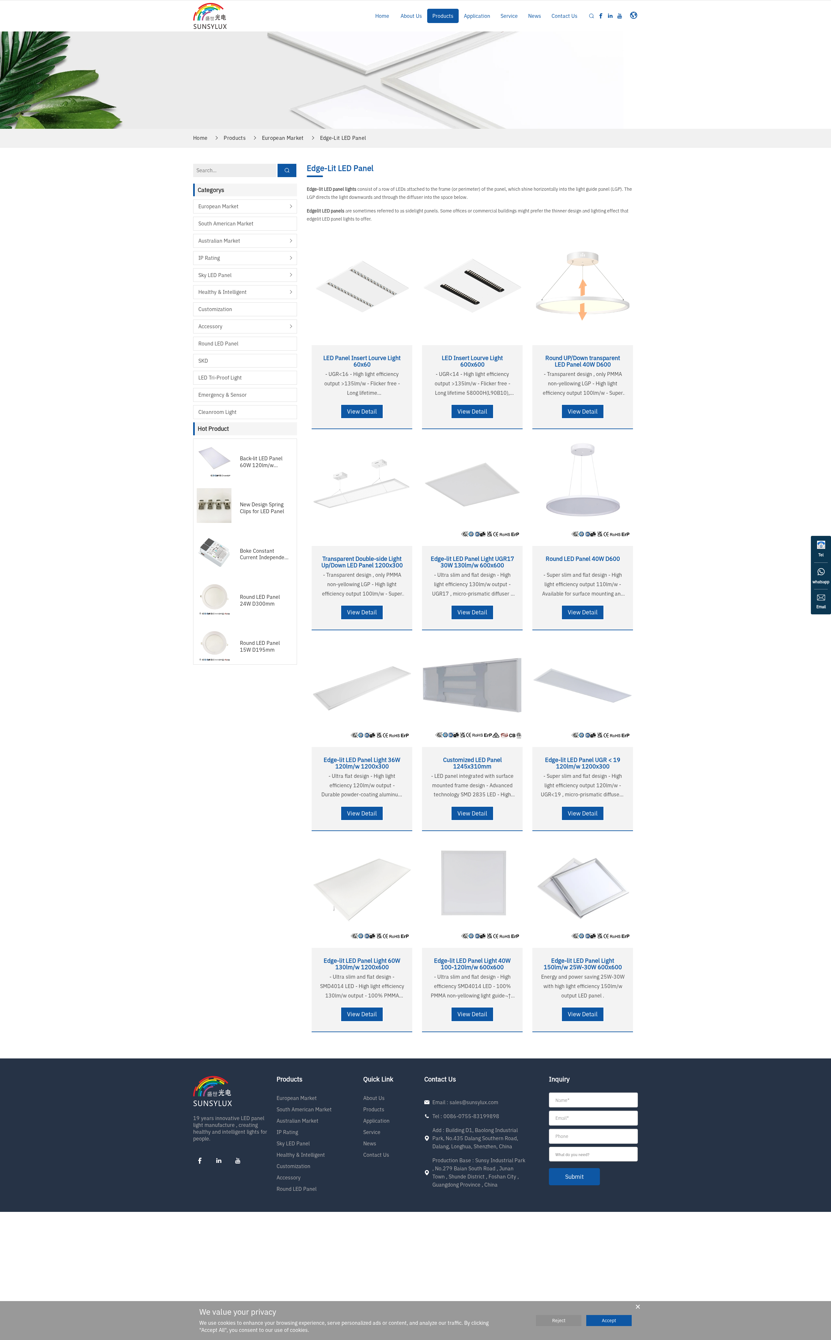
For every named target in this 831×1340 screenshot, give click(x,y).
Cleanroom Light (217, 412)
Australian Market (219, 240)
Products (442, 16)
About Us (411, 16)
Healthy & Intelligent (222, 292)
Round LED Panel (218, 343)
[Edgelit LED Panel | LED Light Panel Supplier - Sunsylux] (210, 15)
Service (509, 16)
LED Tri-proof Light (220, 377)
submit (574, 1176)
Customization (215, 309)
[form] (593, 1139)
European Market (283, 138)
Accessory (210, 326)
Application (477, 16)
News (534, 16)
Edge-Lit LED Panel (343, 138)
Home (382, 16)
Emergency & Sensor (222, 395)
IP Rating (209, 258)
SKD (203, 360)
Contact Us (564, 16)
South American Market (226, 223)
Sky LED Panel (214, 275)
